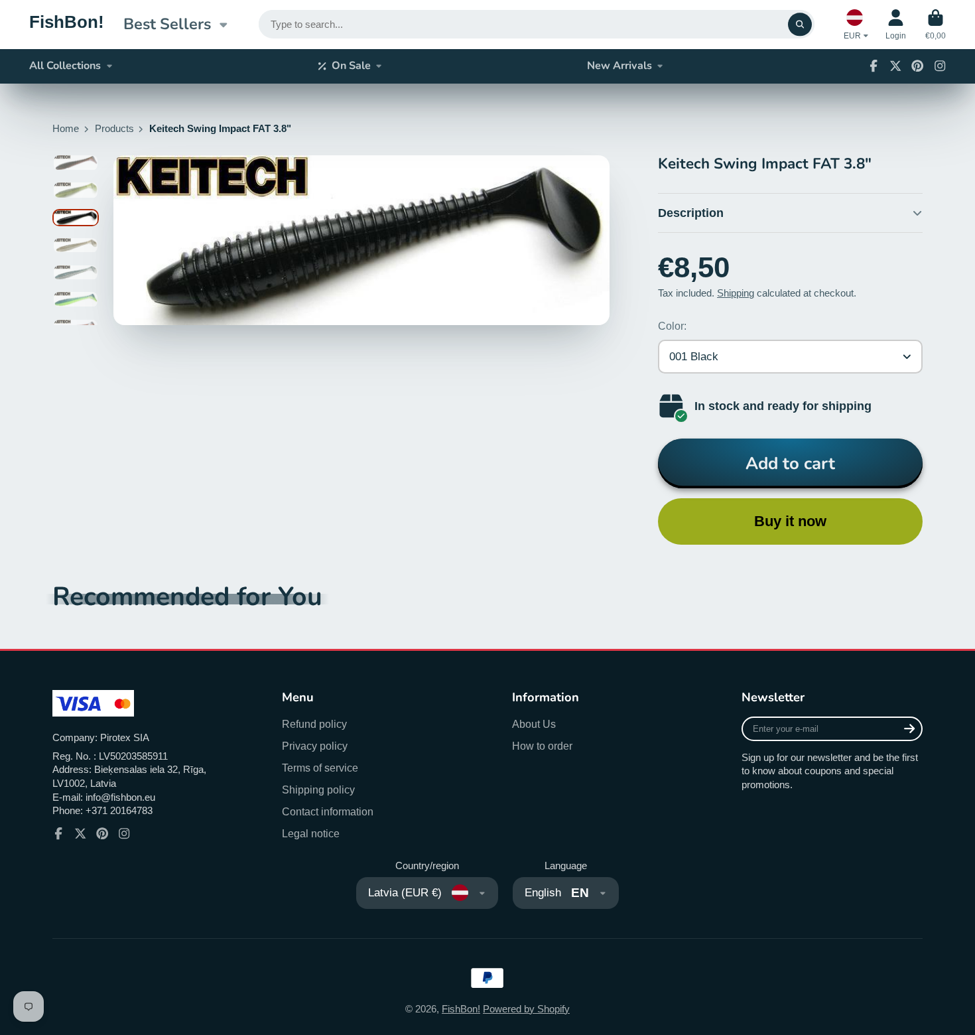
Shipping (735, 293)
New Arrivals (619, 65)
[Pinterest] (917, 66)
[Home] (66, 24)
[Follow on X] (895, 66)
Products (114, 128)
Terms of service (320, 768)
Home (65, 128)
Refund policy (314, 724)
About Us (534, 724)
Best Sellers (167, 23)
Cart (935, 24)
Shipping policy (318, 789)
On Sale (351, 65)
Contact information (327, 811)
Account (895, 24)
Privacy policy (315, 746)
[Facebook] (873, 66)
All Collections (65, 65)
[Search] (799, 24)
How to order (542, 746)
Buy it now (790, 521)
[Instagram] (940, 66)
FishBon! (461, 1009)
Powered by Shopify (526, 1009)
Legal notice (311, 833)
